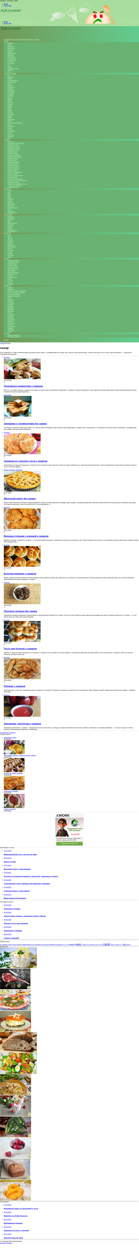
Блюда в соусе (13, 274)
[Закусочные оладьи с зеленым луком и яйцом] (14, 754)
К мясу (10, 279)
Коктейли (11, 211)
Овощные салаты (14, 162)
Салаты (7, 140)
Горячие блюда (10, 73)
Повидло (11, 219)
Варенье (11, 216)
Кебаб (10, 111)
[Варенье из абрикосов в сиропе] (15, 1200)
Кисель (10, 201)
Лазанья (10, 114)
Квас (9, 196)
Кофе (9, 194)
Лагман (10, 51)
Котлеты (10, 112)
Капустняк (11, 48)
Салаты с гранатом (14, 185)
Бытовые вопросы (14, 337)
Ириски (10, 240)
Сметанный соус (13, 262)
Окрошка (11, 55)
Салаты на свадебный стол (17, 184)
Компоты (11, 202)
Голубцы (11, 95)
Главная (3, 343)
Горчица (10, 275)
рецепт (101, 944)
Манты (10, 121)
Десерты (7, 233)
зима (24, 944)
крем (42, 944)
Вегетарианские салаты (16, 143)
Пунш (10, 191)
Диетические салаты (15, 157)
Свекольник (12, 60)
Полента (11, 136)
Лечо (9, 221)
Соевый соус (12, 264)
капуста (29, 944)
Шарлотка (11, 320)
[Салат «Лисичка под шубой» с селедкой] (15, 1031)
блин (1, 944)
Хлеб (9, 297)
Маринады (11, 270)
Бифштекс (11, 87)
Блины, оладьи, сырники (16, 292)
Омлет (10, 124)
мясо (63, 944)
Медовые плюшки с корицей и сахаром (26, 536)
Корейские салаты (14, 148)
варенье (5, 944)
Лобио (10, 118)
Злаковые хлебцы (10, 737)
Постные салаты (13, 165)
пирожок (84, 944)
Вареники (11, 92)
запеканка (19, 944)
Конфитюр (11, 218)
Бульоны (11, 46)
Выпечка (7, 286)
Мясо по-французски (15, 123)
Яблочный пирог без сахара (20, 498)
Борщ (10, 45)
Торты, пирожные (14, 294)
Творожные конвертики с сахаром (23, 386)
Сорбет (10, 253)
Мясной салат (12, 151)
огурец (66, 944)
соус (112, 944)
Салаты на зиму (13, 182)
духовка (13, 944)
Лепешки (11, 309)
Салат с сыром (13, 174)
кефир (33, 944)
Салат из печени (13, 168)
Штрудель (11, 318)
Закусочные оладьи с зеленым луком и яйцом (20, 755)
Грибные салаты (13, 146)
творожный (117, 944)
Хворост (10, 301)
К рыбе (10, 282)
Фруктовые (11, 204)
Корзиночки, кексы (14, 296)
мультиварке (58, 944)
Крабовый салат (13, 150)
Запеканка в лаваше (11, 791)
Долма (10, 99)
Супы (6, 41)
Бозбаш (10, 43)
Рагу (9, 138)
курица (51, 944)
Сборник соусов (13, 260)
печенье (72, 944)
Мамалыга (11, 119)
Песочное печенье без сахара (20, 611)
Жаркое (10, 102)
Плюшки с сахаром (14, 686)
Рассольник (12, 58)
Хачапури (11, 314)
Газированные (13, 208)
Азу (9, 75)
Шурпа (10, 70)
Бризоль (10, 89)
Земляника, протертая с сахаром (22, 723)
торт (124, 944)
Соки (9, 209)
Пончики (11, 325)
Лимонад (11, 206)
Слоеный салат (13, 187)
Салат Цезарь (12, 177)
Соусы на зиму (13, 267)
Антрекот (11, 77)
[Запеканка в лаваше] (14, 789)
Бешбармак (12, 82)
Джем (10, 228)
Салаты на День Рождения (17, 180)
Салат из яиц (12, 160)
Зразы (10, 106)
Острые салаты (13, 163)
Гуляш (10, 97)
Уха (9, 65)
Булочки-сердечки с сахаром (20, 573)
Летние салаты (13, 158)
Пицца (10, 313)
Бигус (10, 84)
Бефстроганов (13, 80)
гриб (9, 944)
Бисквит (10, 306)
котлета (38, 944)
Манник (10, 321)
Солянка (11, 62)
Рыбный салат (13, 153)
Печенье (11, 299)
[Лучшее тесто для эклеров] (14, 771)
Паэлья (10, 129)
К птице (10, 281)
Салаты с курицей (14, 155)
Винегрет (11, 141)
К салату (11, 284)
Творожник (11, 326)
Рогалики (11, 303)
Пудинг (10, 252)
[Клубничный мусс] (15, 1115)
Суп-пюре (11, 63)
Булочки (10, 304)
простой (97, 944)
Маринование (12, 223)
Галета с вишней (10, 809)
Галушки (11, 94)
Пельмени (11, 131)
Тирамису (11, 255)
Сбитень (11, 199)
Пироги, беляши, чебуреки (17, 291)
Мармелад (11, 245)
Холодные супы (13, 68)
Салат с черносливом (15, 175)
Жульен (10, 104)
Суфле (10, 331)
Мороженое (12, 247)
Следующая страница (7, 732)
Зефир (10, 238)
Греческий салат (13, 145)
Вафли (10, 287)
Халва (10, 257)
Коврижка (11, 330)
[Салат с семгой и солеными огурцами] (18, 1073)
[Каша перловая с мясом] (15, 1094)
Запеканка (11, 323)
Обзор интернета (13, 335)
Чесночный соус (13, 272)
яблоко (129, 944)
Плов (9, 133)
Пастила (11, 250)
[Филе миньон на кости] (15, 989)
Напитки (7, 189)
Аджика (10, 226)
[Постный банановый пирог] (15, 1179)
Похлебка (11, 56)
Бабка (10, 79)
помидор (92, 944)
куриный (46, 944)
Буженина (11, 90)
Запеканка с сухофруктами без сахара (25, 423)
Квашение (11, 230)
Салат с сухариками (15, 172)
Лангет (10, 116)
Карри (10, 107)
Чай (9, 192)
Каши (9, 109)
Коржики (11, 289)
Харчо (10, 67)
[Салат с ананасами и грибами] (18, 967)
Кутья (9, 243)
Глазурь (10, 328)
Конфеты (11, 241)
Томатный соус (13, 269)
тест (121, 944)
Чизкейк (10, 316)
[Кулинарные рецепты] (11, 18)
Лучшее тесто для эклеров (13, 773)
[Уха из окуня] (15, 1010)
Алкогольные (12, 213)
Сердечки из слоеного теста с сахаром (25, 461)
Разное (7, 333)
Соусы (6, 258)
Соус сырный (12, 265)
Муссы (10, 248)
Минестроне (12, 53)
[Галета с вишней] (14, 807)
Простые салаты (13, 167)
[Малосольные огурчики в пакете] (15, 1136)
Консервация (12, 231)
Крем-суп (11, 50)
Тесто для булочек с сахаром (20, 648)
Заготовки (8, 214)
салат (106, 944)
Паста (10, 128)
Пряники (11, 311)
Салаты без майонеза (15, 179)
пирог (78, 944)
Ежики (10, 101)
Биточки (10, 85)
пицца (88, 944)
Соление (11, 224)
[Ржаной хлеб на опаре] (18, 1052)
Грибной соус (12, 277)
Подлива (11, 135)
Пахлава (11, 308)
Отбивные (11, 126)
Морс (9, 197)
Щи (9, 72)
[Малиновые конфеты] (15, 1158)
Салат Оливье (13, 170)
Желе (9, 236)
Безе (9, 235)
